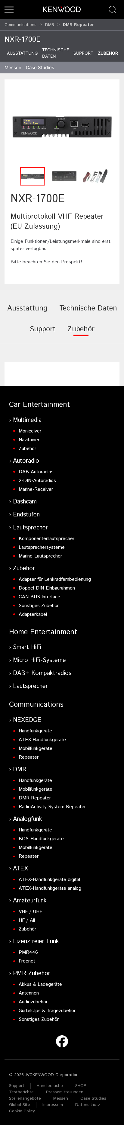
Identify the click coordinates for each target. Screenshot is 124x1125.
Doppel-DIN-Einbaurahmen (47, 588)
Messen (13, 67)
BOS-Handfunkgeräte (41, 838)
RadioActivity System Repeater (52, 806)
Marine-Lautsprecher (40, 556)
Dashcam (25, 501)
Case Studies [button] (40, 67)
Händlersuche (50, 1086)
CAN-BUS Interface (39, 596)
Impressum (52, 1105)
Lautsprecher (30, 527)
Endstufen (26, 514)
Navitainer (29, 439)
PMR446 (28, 952)
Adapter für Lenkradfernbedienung (55, 579)
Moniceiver (30, 431)
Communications (20, 25)
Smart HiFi (27, 647)
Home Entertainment (43, 632)
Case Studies (93, 1098)
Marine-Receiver (36, 489)
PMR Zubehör (31, 973)
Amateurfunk (30, 900)
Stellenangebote (25, 1098)
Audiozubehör (33, 1001)
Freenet (27, 961)
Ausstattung (22, 53)
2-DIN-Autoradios (37, 480)
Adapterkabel (33, 614)
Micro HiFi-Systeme (39, 660)
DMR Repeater (35, 798)
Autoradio (26, 461)
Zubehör (108, 53)
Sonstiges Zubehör (39, 605)
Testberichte (21, 1092)
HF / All (27, 920)
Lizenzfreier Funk (36, 941)
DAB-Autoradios (36, 471)
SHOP (80, 1086)
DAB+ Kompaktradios (42, 673)
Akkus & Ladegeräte (40, 984)
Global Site (19, 1105)
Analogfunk (27, 819)
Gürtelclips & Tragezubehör (47, 1010)
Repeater (29, 757)
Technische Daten (55, 53)
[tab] (27, 312)
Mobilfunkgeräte (35, 748)
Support (83, 53)
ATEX (20, 868)
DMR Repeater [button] (78, 25)
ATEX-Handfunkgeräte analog (50, 888)
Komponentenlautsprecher (46, 538)
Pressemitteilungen (64, 1092)
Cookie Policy (22, 1111)
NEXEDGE (27, 720)
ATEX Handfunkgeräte (42, 739)
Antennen (29, 993)
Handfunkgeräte (35, 731)
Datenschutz (87, 1105)
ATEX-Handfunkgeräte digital (49, 879)
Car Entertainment (39, 405)
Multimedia (27, 420)
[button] (9, 9)
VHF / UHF (30, 911)
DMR (49, 25)
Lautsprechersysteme (42, 547)
